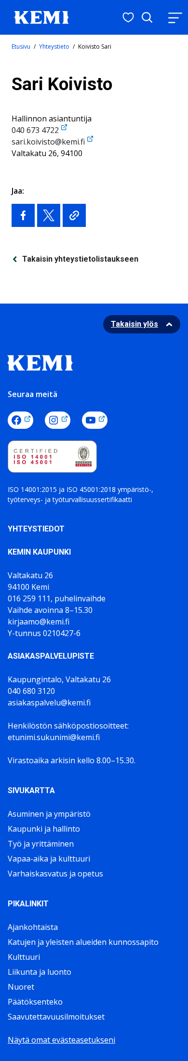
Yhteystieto (54, 46)
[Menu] (175, 18)
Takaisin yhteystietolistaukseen (80, 259)
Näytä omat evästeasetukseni (61, 1039)
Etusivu (21, 46)
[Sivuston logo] (41, 16)
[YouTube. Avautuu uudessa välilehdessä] (94, 420)
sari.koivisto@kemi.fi (48, 141)
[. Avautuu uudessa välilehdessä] (23, 215)
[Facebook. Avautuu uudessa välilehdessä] (20, 420)
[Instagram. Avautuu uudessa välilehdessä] (57, 420)
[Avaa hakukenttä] (147, 17)
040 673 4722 (35, 130)
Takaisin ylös (134, 324)
